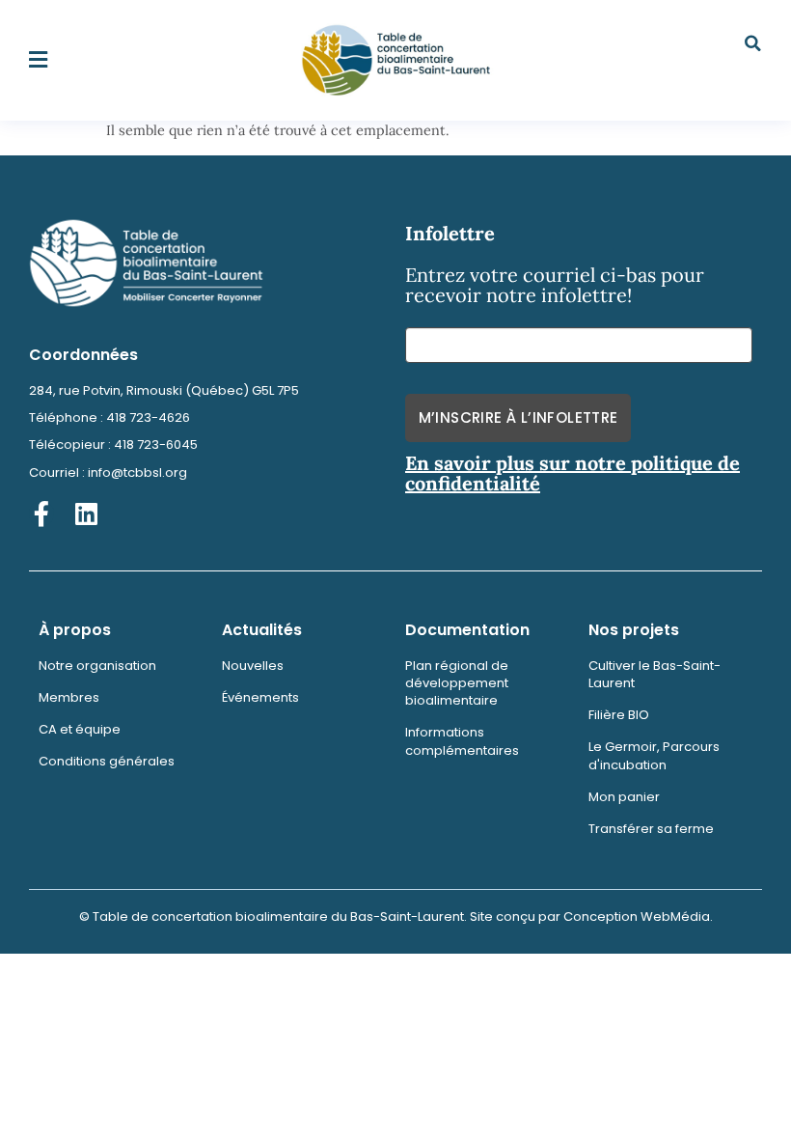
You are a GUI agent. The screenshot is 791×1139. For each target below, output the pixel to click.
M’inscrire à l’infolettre (518, 417)
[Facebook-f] (41, 513)
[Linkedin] (85, 513)
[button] (38, 60)
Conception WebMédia (636, 916)
